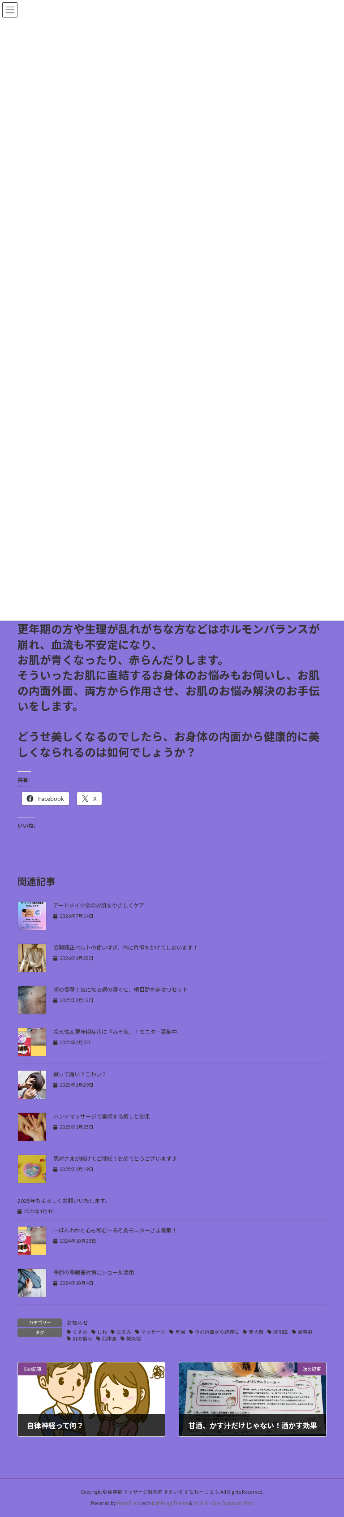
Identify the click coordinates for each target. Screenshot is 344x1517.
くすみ (80, 1332)
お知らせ (77, 1322)
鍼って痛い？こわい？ (80, 1074)
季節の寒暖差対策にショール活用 (93, 1272)
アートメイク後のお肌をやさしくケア (98, 905)
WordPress (128, 1503)
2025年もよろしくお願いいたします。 (63, 1200)
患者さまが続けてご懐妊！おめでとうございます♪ (115, 1158)
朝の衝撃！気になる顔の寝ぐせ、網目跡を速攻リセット (120, 989)
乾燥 (180, 1332)
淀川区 (280, 1332)
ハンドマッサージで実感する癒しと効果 (101, 1116)
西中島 (109, 1338)
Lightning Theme (170, 1503)
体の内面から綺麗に (217, 1332)
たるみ (123, 1332)
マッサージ (153, 1332)
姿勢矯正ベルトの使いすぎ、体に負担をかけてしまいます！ (125, 947)
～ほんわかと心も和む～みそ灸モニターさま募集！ (115, 1230)
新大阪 (256, 1332)
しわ (102, 1332)
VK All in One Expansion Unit (223, 1503)
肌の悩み (82, 1338)
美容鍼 (305, 1332)
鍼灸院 (133, 1338)
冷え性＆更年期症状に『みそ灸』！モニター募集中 (115, 1032)
